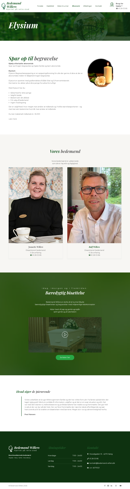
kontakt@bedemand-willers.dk (102, 463)
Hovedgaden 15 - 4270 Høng (101, 454)
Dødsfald (50, 6)
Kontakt (98, 6)
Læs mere (13, 119)
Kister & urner (63, 6)
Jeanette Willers (35, 247)
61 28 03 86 (95, 255)
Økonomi (76, 6)
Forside (40, 6)
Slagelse (11, 457)
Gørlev (20, 457)
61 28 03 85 (36, 255)
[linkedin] (111, 485)
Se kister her (65, 357)
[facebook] (105, 485)
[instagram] (116, 485)
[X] (108, 486)
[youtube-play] (120, 485)
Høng (15, 457)
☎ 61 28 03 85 (121, 8)
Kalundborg (26, 457)
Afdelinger (87, 6)
